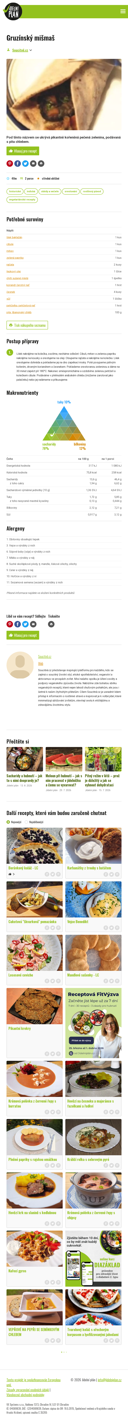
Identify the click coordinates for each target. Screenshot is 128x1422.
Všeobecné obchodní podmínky (25, 1394)
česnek (10, 292)
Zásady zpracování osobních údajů (27, 1389)
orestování (71, 191)
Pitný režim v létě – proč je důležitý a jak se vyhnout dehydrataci (102, 780)
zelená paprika (15, 257)
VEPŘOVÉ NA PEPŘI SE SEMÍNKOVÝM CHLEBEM (33, 1332)
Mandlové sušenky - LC (83, 974)
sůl (8, 298)
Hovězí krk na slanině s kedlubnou (32, 1212)
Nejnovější (16, 822)
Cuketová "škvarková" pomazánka (32, 921)
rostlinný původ (92, 191)
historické (15, 191)
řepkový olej (13, 271)
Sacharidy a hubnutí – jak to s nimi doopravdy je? (24, 778)
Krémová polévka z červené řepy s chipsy (91, 1215)
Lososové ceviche (20, 974)
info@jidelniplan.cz (110, 1379)
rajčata (10, 264)
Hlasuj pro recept (23, 150)
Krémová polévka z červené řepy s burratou (32, 1103)
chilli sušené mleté (17, 278)
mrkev (10, 251)
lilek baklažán (14, 237)
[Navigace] (123, 11)
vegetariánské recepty (22, 199)
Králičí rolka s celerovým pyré (88, 1159)
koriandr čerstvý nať (18, 285)
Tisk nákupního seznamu (27, 325)
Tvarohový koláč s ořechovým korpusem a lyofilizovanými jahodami (92, 1332)
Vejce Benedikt (77, 921)
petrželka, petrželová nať (20, 305)
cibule (10, 244)
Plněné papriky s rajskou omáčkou (32, 1159)
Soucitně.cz (20, 50)
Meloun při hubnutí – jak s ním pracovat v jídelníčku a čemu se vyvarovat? (64, 780)
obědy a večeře (50, 191)
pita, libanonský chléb (19, 312)
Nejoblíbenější (36, 822)
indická (31, 191)
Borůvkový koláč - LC (23, 867)
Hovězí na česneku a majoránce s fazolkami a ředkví (90, 1103)
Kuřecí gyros (17, 1270)
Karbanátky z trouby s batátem (89, 867)
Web (40, 663)
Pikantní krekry (19, 1028)
